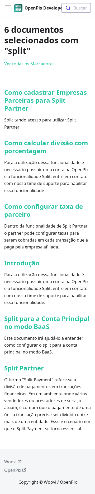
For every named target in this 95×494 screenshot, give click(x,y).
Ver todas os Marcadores (29, 64)
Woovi (10, 462)
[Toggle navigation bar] (8, 8)
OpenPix (12, 470)
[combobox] (76, 8)
